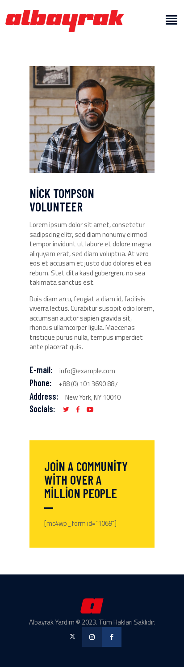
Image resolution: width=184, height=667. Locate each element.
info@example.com (87, 371)
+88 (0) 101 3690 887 (88, 384)
